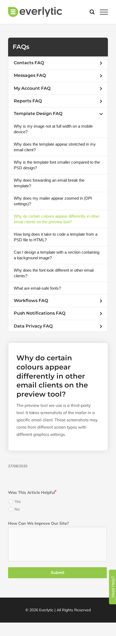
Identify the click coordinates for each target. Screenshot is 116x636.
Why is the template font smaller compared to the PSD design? (57, 165)
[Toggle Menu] (104, 12)
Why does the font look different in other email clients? (54, 273)
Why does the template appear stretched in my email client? (55, 147)
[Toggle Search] (92, 12)
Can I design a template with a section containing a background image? (56, 255)
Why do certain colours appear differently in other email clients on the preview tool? (57, 219)
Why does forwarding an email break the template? (49, 183)
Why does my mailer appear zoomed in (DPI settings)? (53, 201)
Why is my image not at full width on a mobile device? (53, 129)
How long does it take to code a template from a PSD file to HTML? (55, 237)
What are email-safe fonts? (37, 288)
